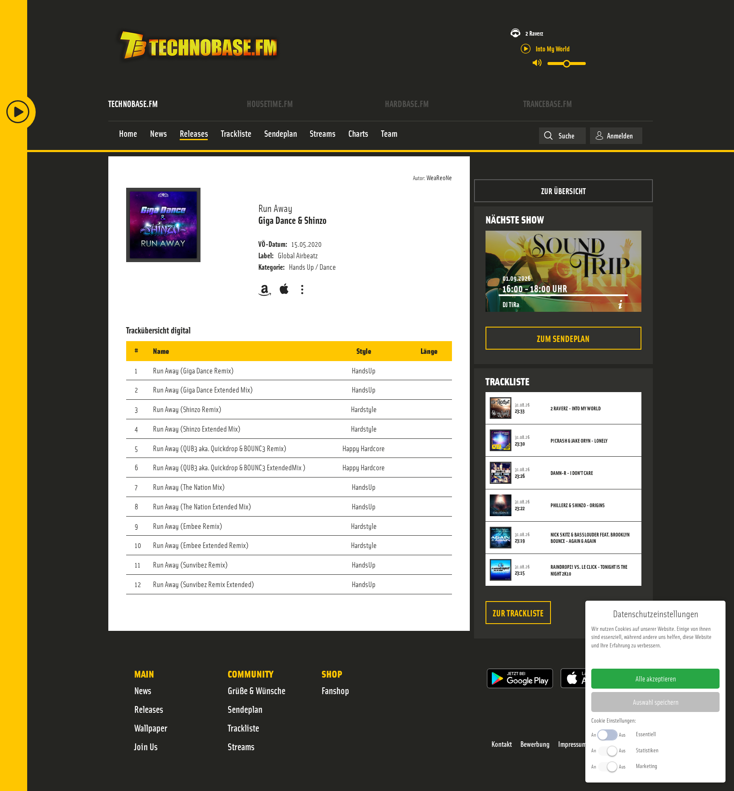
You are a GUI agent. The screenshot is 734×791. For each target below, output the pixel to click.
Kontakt (501, 744)
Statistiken (647, 750)
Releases (148, 709)
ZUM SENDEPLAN (563, 338)
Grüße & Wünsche (256, 690)
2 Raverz (534, 33)
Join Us (146, 746)
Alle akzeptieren (655, 678)
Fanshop (335, 690)
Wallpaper (150, 727)
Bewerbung (535, 744)
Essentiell (646, 733)
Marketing (646, 765)
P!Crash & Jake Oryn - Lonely (578, 440)
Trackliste (243, 727)
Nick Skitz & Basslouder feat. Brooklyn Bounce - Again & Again (590, 538)
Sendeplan (245, 709)
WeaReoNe (439, 177)
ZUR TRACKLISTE (518, 612)
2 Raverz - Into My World (575, 408)
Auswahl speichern (655, 702)
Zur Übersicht (563, 190)
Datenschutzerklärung (670, 658)
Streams (241, 746)
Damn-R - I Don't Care (571, 472)
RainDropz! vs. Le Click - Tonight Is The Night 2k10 (588, 570)
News (142, 690)
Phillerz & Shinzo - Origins (577, 505)
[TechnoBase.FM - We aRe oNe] (198, 65)
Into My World (553, 48)
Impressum (572, 744)
